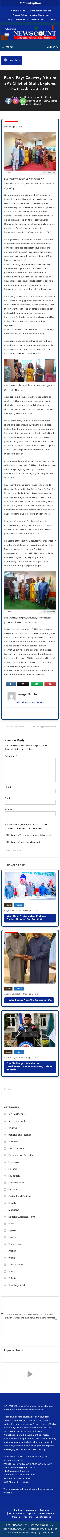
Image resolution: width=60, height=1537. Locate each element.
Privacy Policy (19, 15)
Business (44, 1510)
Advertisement (46, 1513)
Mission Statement (39, 15)
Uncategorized (43, 1517)
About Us (16, 10)
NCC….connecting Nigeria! (37, 10)
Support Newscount (17, 19)
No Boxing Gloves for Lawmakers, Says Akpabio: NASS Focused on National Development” (46, 726)
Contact (50, 19)
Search (51, 46)
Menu (9, 47)
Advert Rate (37, 19)
